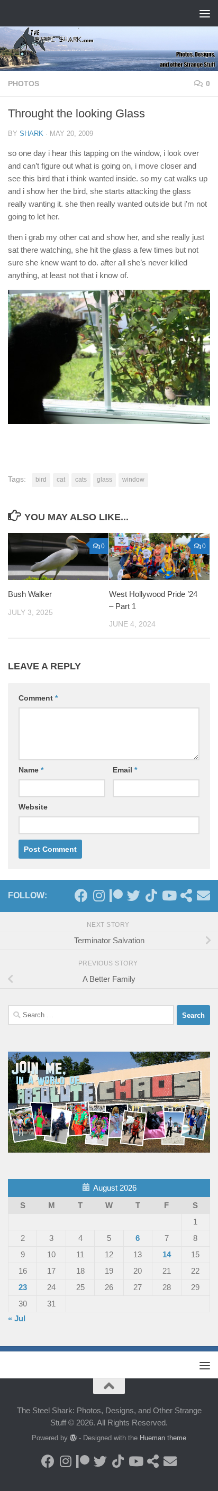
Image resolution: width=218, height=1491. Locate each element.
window (133, 479)
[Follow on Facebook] (81, 895)
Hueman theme (163, 1438)
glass (104, 479)
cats (81, 479)
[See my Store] (186, 895)
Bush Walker (30, 594)
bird (41, 479)
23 (23, 1287)
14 (166, 1254)
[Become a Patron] (116, 895)
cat (61, 479)
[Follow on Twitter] (133, 895)
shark (31, 133)
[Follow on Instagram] (98, 895)
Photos (23, 83)
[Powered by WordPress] (73, 1437)
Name (31, 770)
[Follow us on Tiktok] (151, 895)
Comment (38, 698)
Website (33, 807)
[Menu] (205, 13)
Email (125, 770)
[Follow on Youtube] (168, 895)
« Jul (16, 1318)
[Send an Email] (203, 895)
